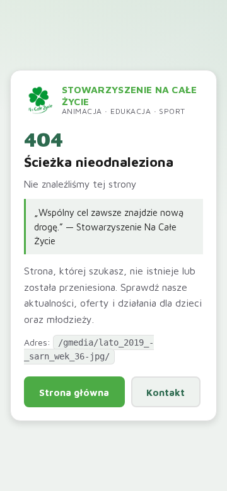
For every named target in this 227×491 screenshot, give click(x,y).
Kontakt (165, 392)
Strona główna (74, 392)
